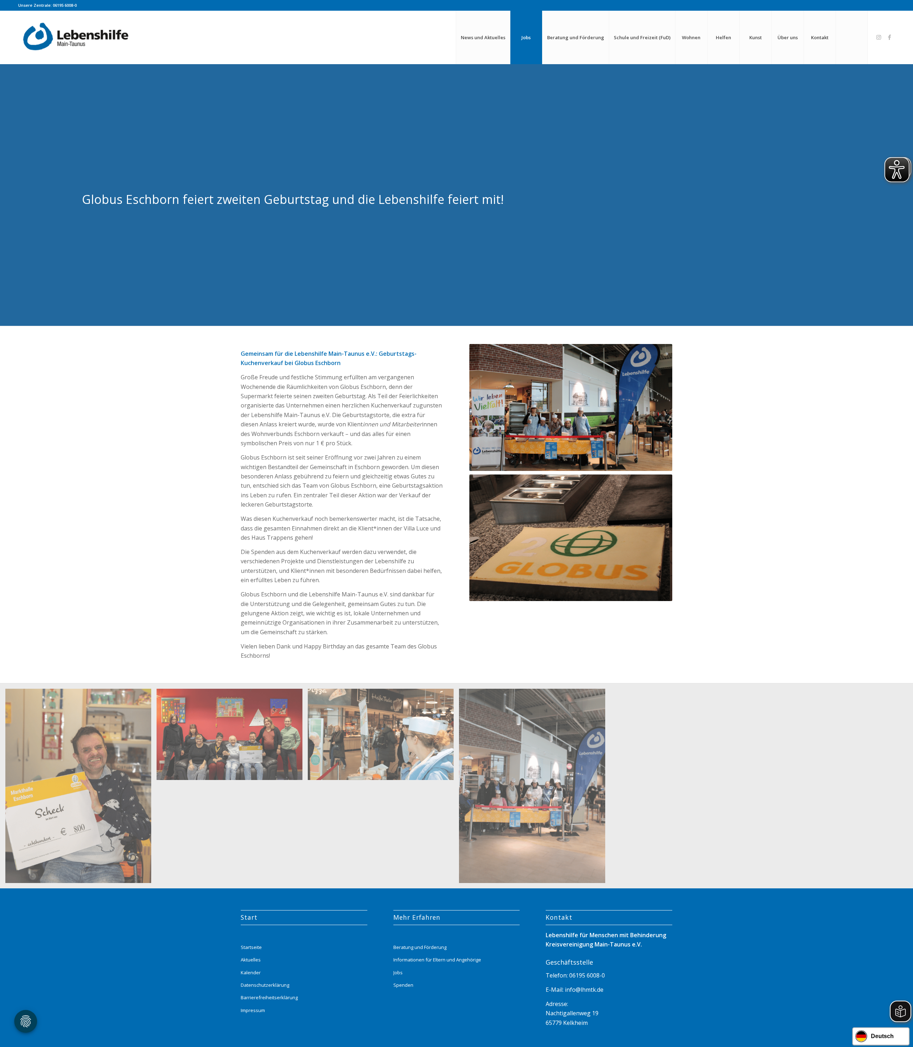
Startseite (251, 947)
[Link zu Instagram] (878, 37)
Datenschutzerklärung (265, 985)
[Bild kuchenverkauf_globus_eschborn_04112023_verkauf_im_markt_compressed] (383, 737)
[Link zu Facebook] (889, 37)
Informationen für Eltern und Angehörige (437, 959)
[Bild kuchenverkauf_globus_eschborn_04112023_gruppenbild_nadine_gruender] (534, 788)
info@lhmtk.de (583, 990)
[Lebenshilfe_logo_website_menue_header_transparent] (76, 37)
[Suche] (852, 37)
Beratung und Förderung (420, 947)
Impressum (253, 1010)
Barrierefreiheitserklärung (269, 997)
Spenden (403, 985)
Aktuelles (251, 959)
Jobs (398, 972)
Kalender (251, 972)
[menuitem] (483, 37)
